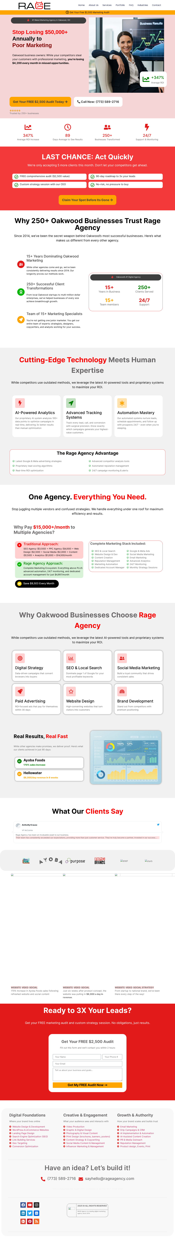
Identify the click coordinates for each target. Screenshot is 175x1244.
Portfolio (120, 5)
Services (107, 5)
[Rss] (36, 1221)
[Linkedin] (23, 1213)
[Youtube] (30, 1205)
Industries (143, 5)
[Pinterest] (30, 1221)
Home (81, 5)
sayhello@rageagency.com (109, 1178)
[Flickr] (36, 1213)
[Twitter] (30, 1213)
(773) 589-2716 (61, 1178)
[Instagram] (36, 1205)
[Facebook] (23, 1205)
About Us (93, 5)
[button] (12, 832)
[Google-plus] (23, 1221)
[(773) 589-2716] (43, 1179)
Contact (156, 5)
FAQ (131, 5)
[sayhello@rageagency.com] (81, 1179)
